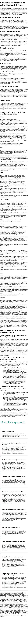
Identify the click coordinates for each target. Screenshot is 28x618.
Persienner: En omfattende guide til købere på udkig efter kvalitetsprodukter (13, 592)
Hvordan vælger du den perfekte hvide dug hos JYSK (14, 596)
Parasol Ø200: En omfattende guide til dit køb (16, 612)
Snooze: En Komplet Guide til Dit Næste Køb (10, 613)
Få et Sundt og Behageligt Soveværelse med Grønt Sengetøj (14, 597)
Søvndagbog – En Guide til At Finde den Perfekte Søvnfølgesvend (13, 594)
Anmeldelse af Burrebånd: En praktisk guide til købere (12, 606)
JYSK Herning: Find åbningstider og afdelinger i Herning (12, 598)
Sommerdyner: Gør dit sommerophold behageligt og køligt (13, 600)
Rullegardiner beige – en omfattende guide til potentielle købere (14, 605)
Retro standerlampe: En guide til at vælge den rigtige (12, 595)
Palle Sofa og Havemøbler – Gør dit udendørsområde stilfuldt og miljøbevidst (11, 603)
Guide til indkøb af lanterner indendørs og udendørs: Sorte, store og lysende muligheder (14, 615)
